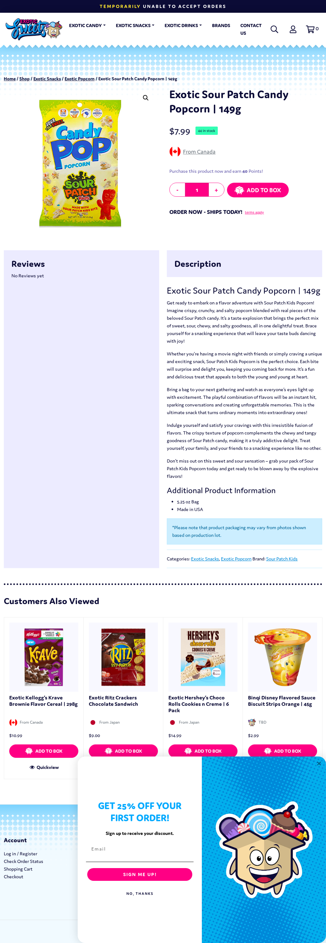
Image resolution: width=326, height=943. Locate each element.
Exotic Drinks (181, 25)
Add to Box (264, 190)
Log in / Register (20, 854)
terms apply (254, 212)
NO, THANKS (139, 893)
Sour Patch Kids (282, 559)
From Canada (199, 151)
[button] (311, 29)
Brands (221, 25)
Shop (24, 79)
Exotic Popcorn (80, 79)
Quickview (47, 767)
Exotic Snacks (133, 25)
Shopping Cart (18, 869)
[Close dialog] (319, 763)
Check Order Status (23, 861)
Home (10, 79)
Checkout (13, 877)
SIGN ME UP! (140, 874)
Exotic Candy (85, 25)
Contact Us (251, 29)
